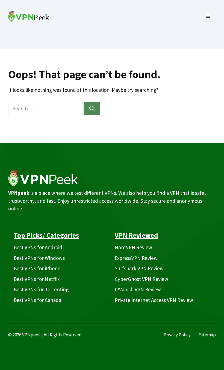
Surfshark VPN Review (139, 268)
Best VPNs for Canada (37, 300)
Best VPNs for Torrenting (41, 289)
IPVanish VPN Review (138, 289)
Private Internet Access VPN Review (154, 300)
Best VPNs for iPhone (37, 268)
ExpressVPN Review (136, 258)
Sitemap (207, 335)
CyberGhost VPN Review (141, 279)
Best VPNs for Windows (39, 258)
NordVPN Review (133, 247)
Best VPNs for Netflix (37, 279)
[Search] (92, 109)
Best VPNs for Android (38, 247)
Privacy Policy (177, 335)
